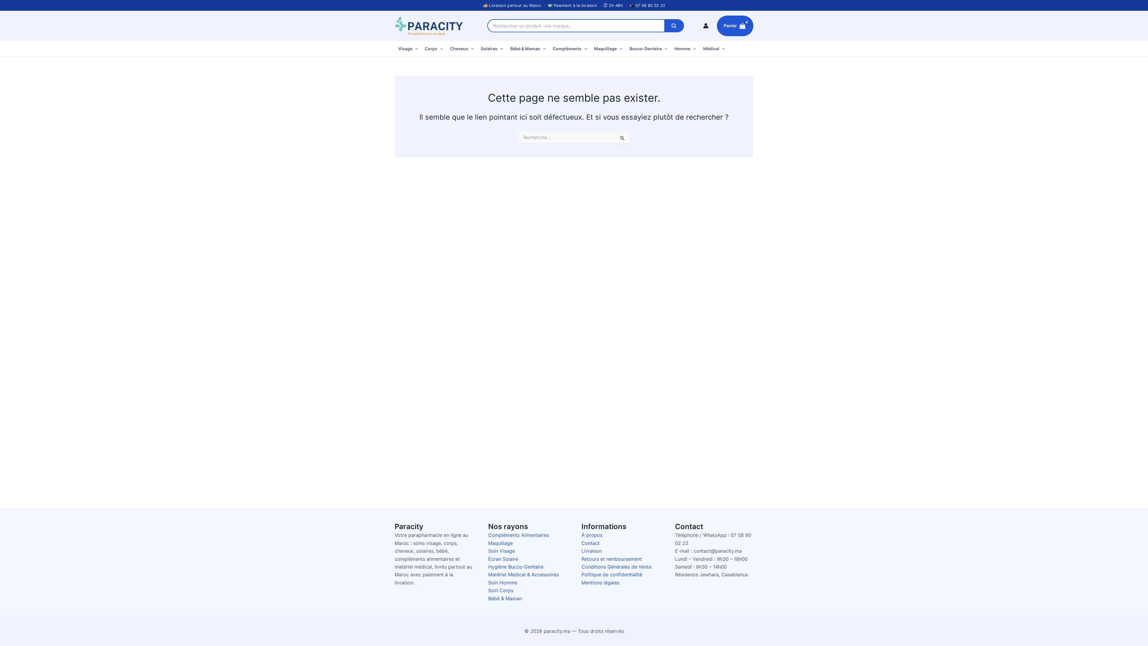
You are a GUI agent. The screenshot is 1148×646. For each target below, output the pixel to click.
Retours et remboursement (611, 559)
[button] (415, 49)
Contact (590, 543)
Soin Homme (502, 583)
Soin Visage (501, 551)
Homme (682, 48)
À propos (591, 535)
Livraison (591, 551)
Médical (711, 48)
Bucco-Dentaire (646, 48)
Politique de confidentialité (611, 575)
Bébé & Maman (525, 48)
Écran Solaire (503, 559)
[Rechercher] (673, 26)
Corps (431, 48)
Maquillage (605, 48)
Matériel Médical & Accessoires (523, 575)
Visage (405, 48)
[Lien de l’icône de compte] (706, 25)
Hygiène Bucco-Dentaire (516, 567)
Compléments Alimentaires (518, 535)
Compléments (567, 48)
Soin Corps (500, 590)
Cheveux (459, 48)
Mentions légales (600, 583)
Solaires (489, 48)
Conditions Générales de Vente (616, 567)
